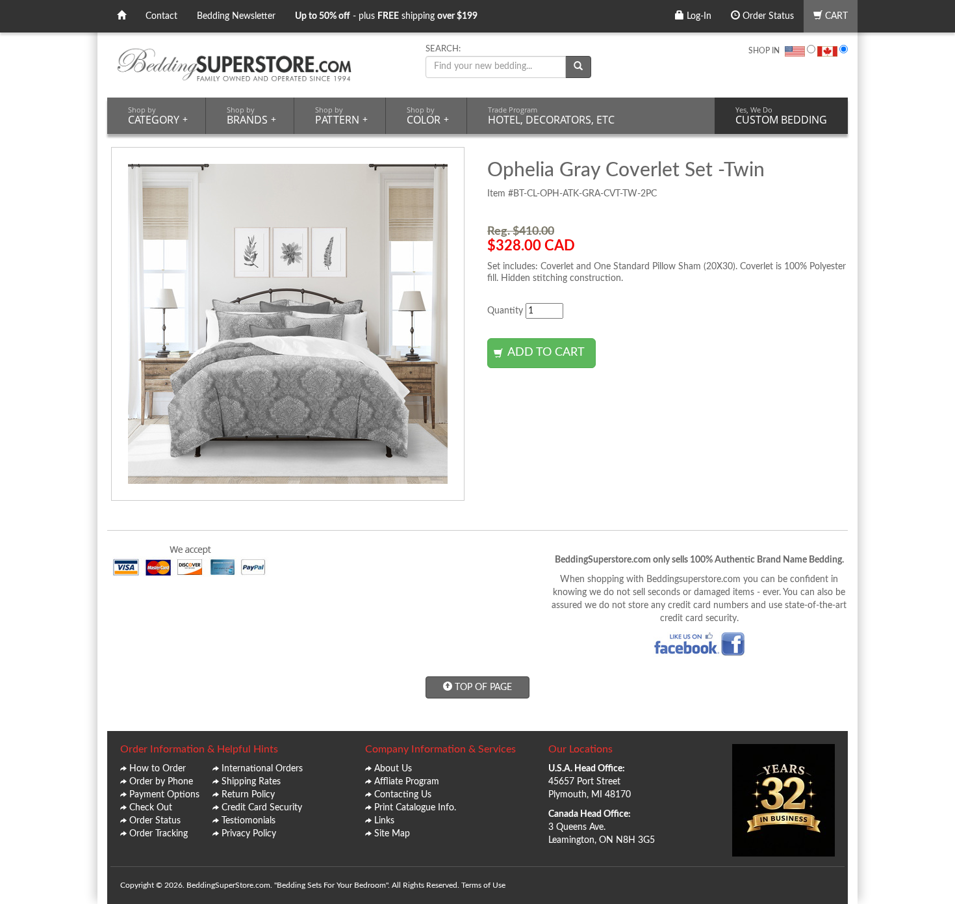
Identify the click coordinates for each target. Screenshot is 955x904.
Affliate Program (406, 781)
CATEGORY (158, 116)
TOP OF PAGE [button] (482, 687)
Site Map (392, 833)
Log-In (697, 16)
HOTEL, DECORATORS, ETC (551, 116)
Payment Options (164, 794)
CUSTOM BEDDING (781, 116)
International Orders (262, 768)
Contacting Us (402, 794)
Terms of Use (483, 885)
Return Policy (248, 794)
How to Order (157, 768)
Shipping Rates (251, 781)
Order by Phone (161, 781)
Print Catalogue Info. (415, 807)
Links (384, 820)
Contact (161, 16)
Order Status (767, 16)
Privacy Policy (249, 833)
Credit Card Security (262, 807)
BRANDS (251, 116)
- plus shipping (386, 16)
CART (835, 16)
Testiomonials (248, 820)
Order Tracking (158, 833)
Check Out (150, 807)
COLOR (428, 116)
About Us (393, 768)
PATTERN (341, 116)
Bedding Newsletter (236, 16)
